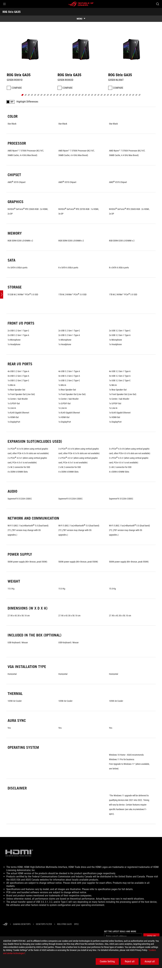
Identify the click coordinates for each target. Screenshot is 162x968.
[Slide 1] (22, 95)
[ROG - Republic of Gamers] (81, 4)
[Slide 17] (73, 95)
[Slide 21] (86, 95)
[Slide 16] (70, 95)
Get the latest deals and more (120, 931)
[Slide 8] (45, 95)
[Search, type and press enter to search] (157, 4)
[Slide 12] (57, 95)
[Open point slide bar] (1, 294)
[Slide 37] (136, 95)
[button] (4, 4)
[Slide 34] (127, 95)
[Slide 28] (108, 95)
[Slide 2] (26, 95)
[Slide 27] (105, 95)
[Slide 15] (67, 95)
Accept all (150, 961)
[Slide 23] (92, 95)
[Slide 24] (95, 95)
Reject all (129, 961)
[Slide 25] (98, 95)
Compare (17, 87)
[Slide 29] (111, 95)
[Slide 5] (35, 95)
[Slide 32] (120, 95)
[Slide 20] (82, 95)
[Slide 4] (32, 95)
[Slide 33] (124, 95)
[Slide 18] (76, 95)
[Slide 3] (29, 95)
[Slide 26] (101, 95)
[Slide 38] (139, 95)
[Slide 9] (48, 95)
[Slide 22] (89, 95)
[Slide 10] (51, 95)
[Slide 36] (133, 95)
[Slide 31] (117, 95)
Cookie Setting (107, 961)
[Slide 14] (63, 95)
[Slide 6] (38, 95)
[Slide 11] (54, 95)
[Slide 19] (79, 95)
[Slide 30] (114, 95)
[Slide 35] (130, 95)
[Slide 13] (60, 95)
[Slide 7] (41, 95)
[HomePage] (5, 924)
